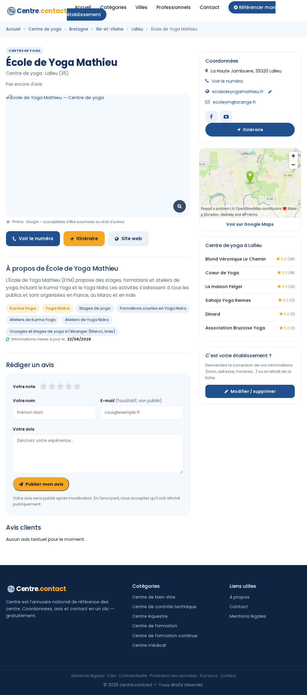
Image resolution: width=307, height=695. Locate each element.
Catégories (113, 7)
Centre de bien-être (153, 597)
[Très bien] (68, 387)
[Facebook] (211, 117)
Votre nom (24, 401)
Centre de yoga (44, 29)
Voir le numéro (36, 238)
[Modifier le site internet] (270, 92)
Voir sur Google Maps (250, 224)
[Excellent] (77, 387)
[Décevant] (43, 387)
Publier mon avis (44, 484)
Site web (131, 238)
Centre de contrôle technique (164, 607)
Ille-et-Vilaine (110, 29)
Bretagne (78, 29)
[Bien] (60, 387)
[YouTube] (226, 117)
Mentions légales (248, 616)
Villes (142, 7)
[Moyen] (51, 387)
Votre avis (23, 429)
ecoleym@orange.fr (234, 102)
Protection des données (173, 676)
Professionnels (173, 7)
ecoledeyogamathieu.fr (238, 92)
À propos (239, 597)
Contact (209, 7)
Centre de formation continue (165, 636)
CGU (111, 676)
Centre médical (149, 645)
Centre (42, 11)
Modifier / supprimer (253, 391)
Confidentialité (133, 676)
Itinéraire (87, 238)
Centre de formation (154, 626)
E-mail (131, 401)
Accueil (83, 7)
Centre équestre (150, 616)
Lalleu (137, 29)
